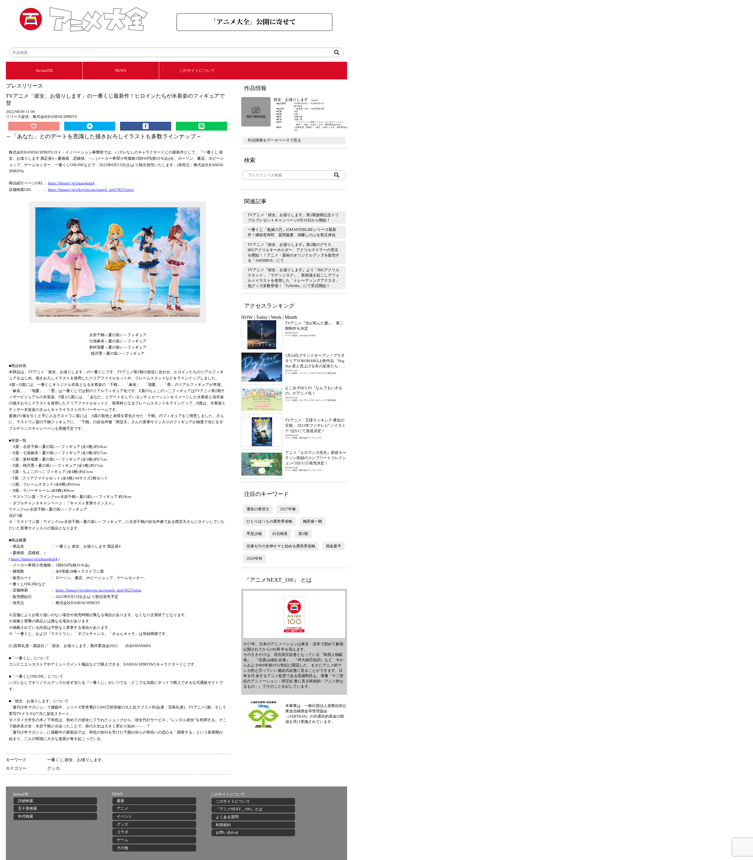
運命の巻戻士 (257, 509)
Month (291, 317)
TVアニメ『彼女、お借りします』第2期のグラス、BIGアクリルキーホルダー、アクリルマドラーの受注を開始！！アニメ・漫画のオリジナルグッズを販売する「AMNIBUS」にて (293, 252)
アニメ (122, 808)
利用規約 (223, 825)
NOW (247, 317)
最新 (120, 801)
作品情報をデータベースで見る (274, 140)
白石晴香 (280, 533)
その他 (122, 848)
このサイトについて (197, 70)
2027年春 (288, 509)
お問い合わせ (227, 832)
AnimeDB (44, 70)
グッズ (53, 768)
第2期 (303, 533)
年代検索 (25, 816)
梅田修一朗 (312, 521)
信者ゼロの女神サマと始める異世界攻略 (280, 546)
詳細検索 (25, 801)
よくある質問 (227, 817)
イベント (124, 816)
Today (262, 317)
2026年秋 (254, 558)
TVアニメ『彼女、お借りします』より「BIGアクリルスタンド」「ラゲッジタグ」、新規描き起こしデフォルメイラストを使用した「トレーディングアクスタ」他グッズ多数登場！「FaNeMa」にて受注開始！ (293, 278)
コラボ (122, 832)
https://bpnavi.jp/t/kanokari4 (71, 183)
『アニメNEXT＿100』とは (239, 809)
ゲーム (122, 840)
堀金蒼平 (333, 546)
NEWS (120, 70)
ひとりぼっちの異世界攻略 (269, 521)
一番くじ (55, 759)
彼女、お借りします (83, 759)
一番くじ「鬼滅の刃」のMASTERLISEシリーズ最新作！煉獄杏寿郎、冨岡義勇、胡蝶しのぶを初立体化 (292, 232)
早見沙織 (254, 533)
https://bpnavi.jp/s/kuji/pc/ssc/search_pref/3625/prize (91, 189)
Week (276, 317)
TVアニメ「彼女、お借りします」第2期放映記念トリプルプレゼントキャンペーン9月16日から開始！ (293, 217)
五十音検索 (27, 808)
